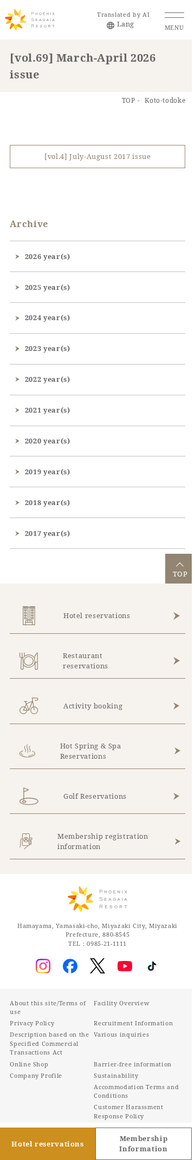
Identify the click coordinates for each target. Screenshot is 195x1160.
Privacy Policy (32, 1023)
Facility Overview (121, 1003)
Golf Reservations (95, 796)
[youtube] (125, 966)
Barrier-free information (132, 1064)
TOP (128, 100)
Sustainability (116, 1075)
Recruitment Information (133, 1023)
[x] (97, 965)
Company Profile (36, 1075)
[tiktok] (152, 966)
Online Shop (29, 1064)
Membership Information (143, 1144)
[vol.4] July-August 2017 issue (97, 156)
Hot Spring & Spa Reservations (90, 751)
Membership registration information (102, 841)
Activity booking (92, 706)
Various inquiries (121, 1034)
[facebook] (70, 966)
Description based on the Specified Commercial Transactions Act (49, 1043)
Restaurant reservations (85, 661)
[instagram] (43, 966)
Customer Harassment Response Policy (128, 1111)
